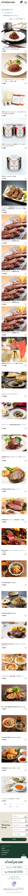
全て (3, 12)
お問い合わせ (4, 854)
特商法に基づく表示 (5, 850)
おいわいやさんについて (6, 846)
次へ (17, 806)
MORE (14, 839)
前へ (11, 804)
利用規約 (3, 848)
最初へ (5, 804)
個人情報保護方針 (4, 852)
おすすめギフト (8, 12)
